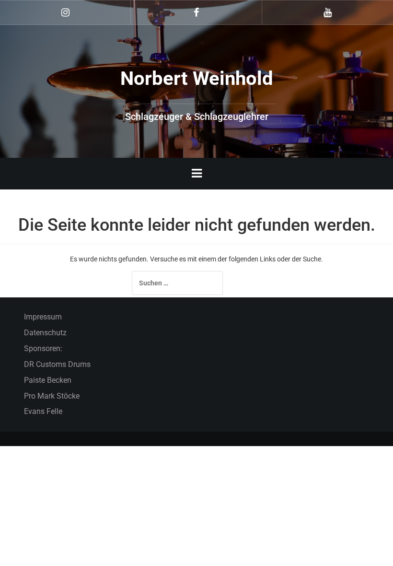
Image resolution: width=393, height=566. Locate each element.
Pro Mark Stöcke (52, 396)
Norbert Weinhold (196, 78)
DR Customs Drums (57, 364)
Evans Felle (43, 411)
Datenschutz (45, 332)
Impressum (43, 316)
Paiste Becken (47, 380)
